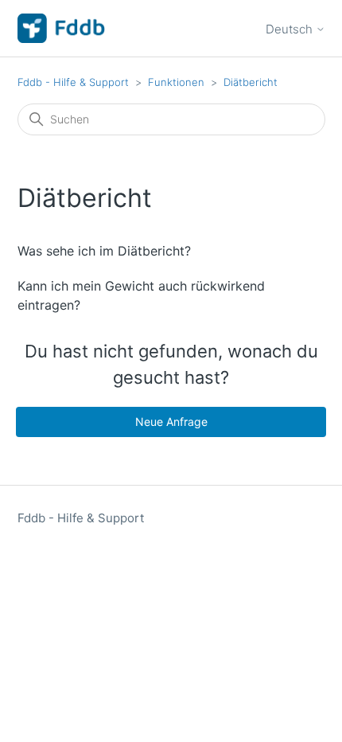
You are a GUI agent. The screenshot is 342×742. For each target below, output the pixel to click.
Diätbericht (250, 82)
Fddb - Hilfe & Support (73, 82)
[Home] (62, 28)
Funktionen (176, 82)
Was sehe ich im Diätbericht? (104, 251)
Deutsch (291, 29)
